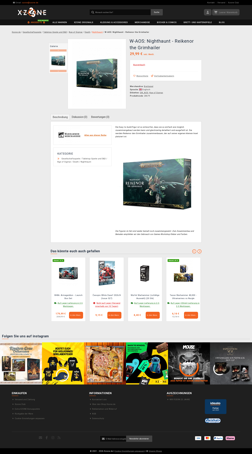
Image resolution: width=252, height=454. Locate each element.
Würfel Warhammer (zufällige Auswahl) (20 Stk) (145, 297)
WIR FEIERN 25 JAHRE (180, 399)
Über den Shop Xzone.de (104, 404)
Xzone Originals (83, 22)
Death (76, 162)
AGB (94, 414)
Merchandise (142, 22)
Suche (156, 12)
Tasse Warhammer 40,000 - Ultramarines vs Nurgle (183, 297)
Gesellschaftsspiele (71, 159)
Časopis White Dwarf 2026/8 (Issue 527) (107, 297)
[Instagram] (53, 438)
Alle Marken (59, 22)
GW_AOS (144, 93)
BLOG (222, 22)
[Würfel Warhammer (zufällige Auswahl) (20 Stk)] (145, 273)
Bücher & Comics (167, 22)
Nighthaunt (86, 162)
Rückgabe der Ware (24, 414)
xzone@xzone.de (27, 3)
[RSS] (59, 438)
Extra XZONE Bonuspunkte (27, 409)
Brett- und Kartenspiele (198, 22)
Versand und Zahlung (25, 399)
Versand (221, 3)
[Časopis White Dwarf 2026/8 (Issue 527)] (107, 273)
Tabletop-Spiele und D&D (94, 159)
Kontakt (211, 3)
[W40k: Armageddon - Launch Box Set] (68, 273)
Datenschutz (98, 418)
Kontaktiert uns (99, 399)
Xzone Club (233, 3)
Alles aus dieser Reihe (95, 135)
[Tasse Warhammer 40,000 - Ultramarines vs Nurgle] (183, 273)
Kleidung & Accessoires (114, 22)
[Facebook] (47, 438)
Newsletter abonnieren (139, 439)
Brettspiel (148, 86)
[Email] (41, 438)
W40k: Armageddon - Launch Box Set (68, 297)
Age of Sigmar (156, 93)
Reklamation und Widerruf (104, 409)
